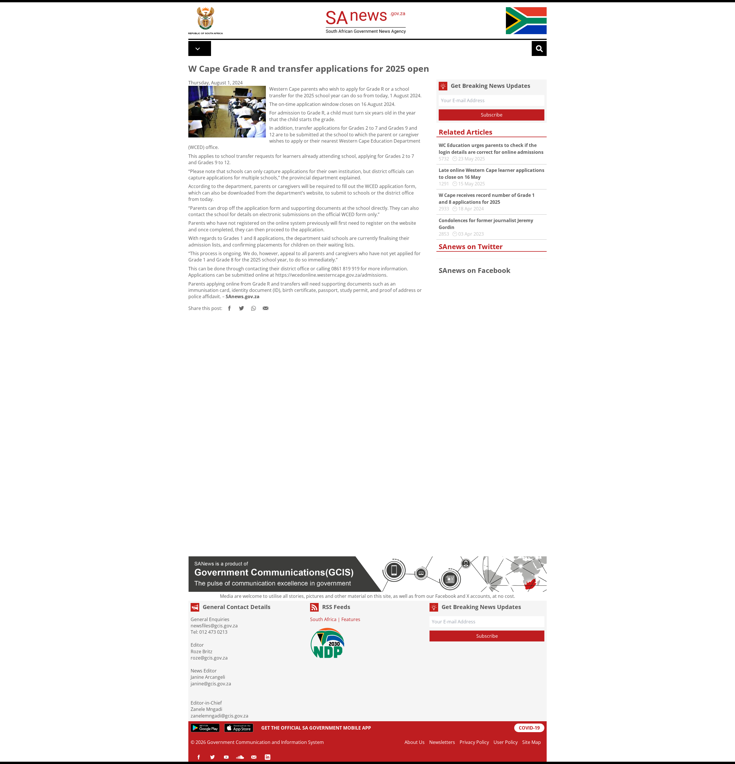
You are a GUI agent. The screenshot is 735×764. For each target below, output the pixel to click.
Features (350, 619)
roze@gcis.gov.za (209, 658)
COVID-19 (529, 728)
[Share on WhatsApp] (253, 308)
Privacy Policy (474, 742)
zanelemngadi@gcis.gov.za (219, 716)
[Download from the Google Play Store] (205, 728)
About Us (415, 742)
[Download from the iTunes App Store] (238, 728)
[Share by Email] (266, 308)
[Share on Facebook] (229, 308)
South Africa (323, 619)
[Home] (205, 20)
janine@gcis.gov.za (211, 683)
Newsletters (442, 742)
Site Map (531, 742)
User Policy (506, 742)
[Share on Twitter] (241, 308)
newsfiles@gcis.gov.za (214, 626)
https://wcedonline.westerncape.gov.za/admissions (330, 275)
